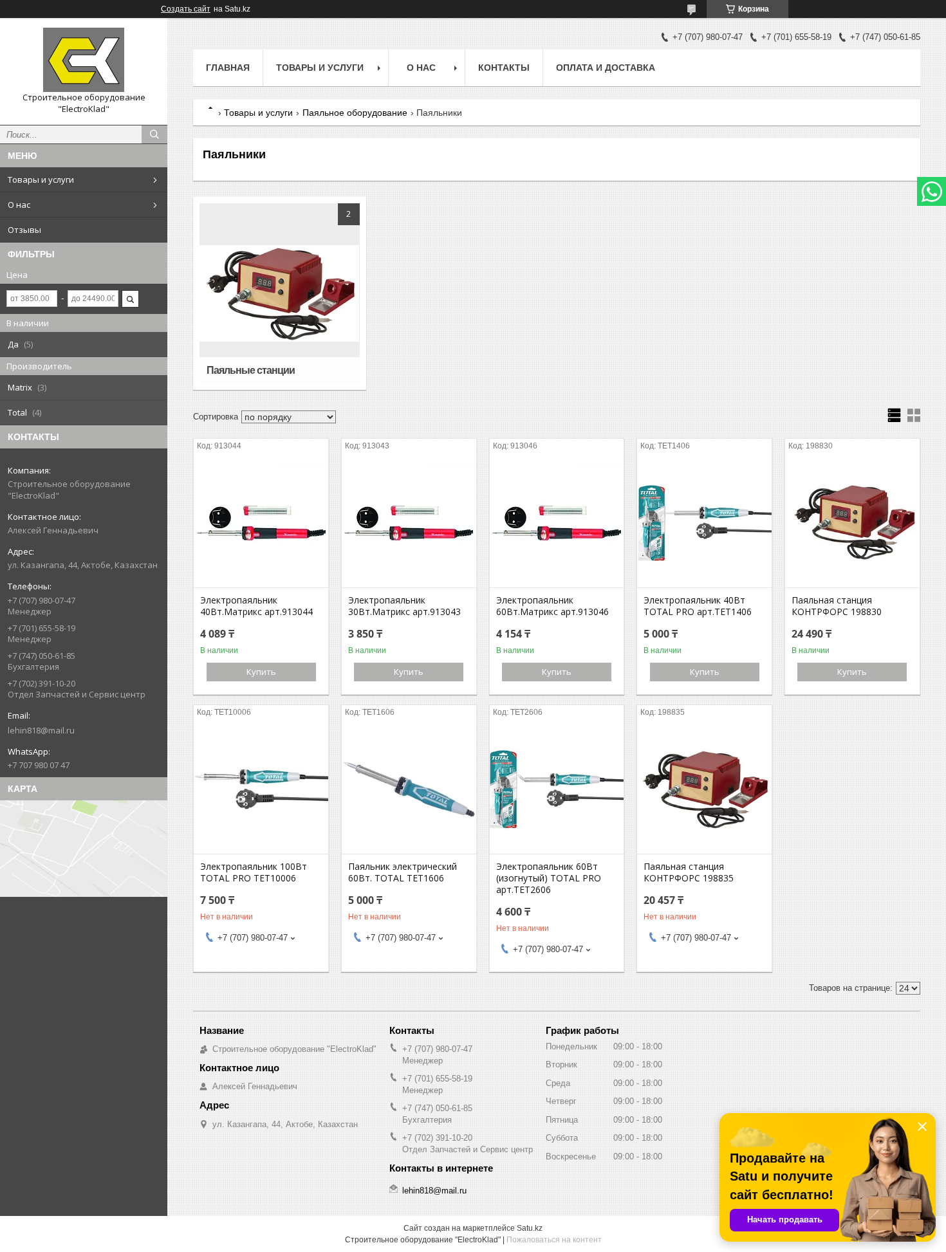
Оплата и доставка (605, 67)
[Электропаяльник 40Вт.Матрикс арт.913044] (261, 523)
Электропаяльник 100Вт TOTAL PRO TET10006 (253, 872)
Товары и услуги (41, 179)
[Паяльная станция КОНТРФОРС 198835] (704, 789)
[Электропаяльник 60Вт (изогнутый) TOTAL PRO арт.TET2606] (557, 789)
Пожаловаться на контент (554, 1239)
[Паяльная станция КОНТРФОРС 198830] (852, 523)
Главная (228, 67)
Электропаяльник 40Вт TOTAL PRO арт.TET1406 (698, 606)
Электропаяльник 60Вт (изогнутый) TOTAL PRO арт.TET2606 (548, 878)
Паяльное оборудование (354, 112)
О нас (19, 204)
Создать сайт (185, 9)
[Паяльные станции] (279, 293)
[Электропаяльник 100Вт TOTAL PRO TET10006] (261, 789)
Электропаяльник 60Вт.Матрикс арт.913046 (552, 606)
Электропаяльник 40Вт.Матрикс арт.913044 (256, 606)
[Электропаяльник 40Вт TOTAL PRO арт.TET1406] (704, 523)
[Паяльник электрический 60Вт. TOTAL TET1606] (409, 789)
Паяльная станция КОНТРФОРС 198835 (689, 872)
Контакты (504, 67)
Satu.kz (530, 1228)
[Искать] (154, 134)
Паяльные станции (251, 370)
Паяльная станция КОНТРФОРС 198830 (837, 606)
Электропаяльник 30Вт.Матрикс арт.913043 (404, 606)
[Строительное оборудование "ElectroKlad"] (84, 60)
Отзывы (24, 229)
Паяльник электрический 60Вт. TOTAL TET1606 (402, 872)
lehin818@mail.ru (41, 730)
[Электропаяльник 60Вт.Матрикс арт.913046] (557, 523)
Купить (261, 671)
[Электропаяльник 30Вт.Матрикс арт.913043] (409, 523)
